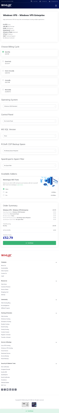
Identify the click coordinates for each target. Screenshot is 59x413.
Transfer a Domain (6, 337)
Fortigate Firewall (5, 369)
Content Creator (5, 332)
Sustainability (4, 268)
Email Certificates (5, 377)
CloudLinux (4, 380)
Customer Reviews (5, 286)
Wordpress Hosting (6, 321)
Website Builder (5, 382)
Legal (2, 276)
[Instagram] (13, 390)
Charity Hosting (5, 329)
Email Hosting (4, 326)
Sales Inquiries (4, 270)
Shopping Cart (4, 292)
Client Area (4, 284)
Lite (30, 192)
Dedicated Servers (5, 353)
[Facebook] (2, 390)
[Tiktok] (16, 390)
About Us (3, 265)
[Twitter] (5, 390)
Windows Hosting (5, 319)
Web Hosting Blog (5, 303)
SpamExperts (4, 374)
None (30, 189)
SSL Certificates (5, 366)
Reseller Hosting (5, 324)
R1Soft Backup (5, 358)
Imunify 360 (4, 372)
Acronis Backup (5, 356)
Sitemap (3, 294)
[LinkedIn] (10, 390)
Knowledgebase (5, 305)
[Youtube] (8, 390)
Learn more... (20, 185)
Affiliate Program (5, 308)
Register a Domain (5, 334)
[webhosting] (29, 255)
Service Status (4, 289)
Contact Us (4, 273)
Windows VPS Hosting (7, 348)
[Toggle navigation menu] (56, 5)
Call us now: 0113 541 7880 (7, 1)
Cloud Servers (4, 350)
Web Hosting (4, 316)
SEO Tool (3, 385)
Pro (30, 195)
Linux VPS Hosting (5, 345)
